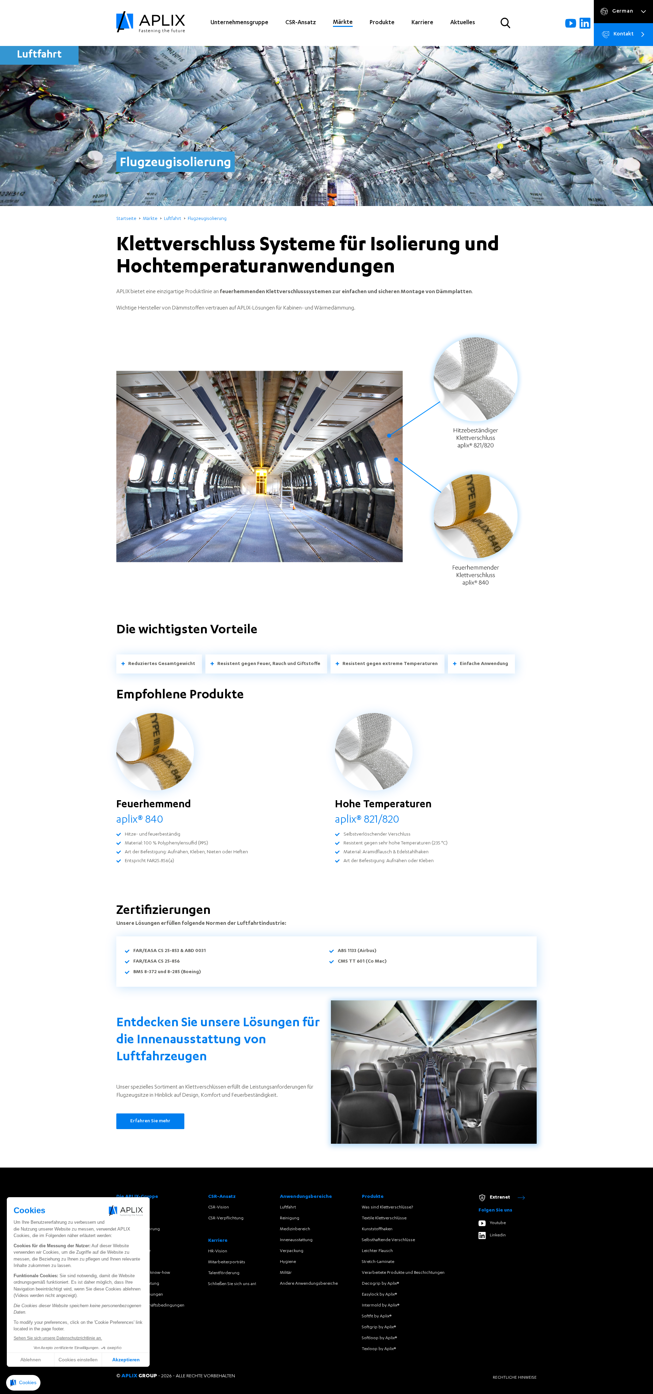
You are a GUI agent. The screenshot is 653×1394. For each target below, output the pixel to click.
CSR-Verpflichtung (226, 1218)
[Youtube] (570, 23)
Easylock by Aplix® (379, 1294)
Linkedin (498, 1235)
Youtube (498, 1223)
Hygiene (288, 1262)
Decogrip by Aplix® (380, 1283)
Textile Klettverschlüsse (384, 1218)
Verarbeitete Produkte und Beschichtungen (403, 1272)
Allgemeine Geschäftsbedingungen (150, 1305)
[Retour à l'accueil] (150, 23)
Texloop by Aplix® (379, 1349)
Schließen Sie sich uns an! (232, 1284)
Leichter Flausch (377, 1251)
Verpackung (291, 1251)
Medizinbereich (295, 1229)
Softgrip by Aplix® (379, 1327)
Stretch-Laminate (378, 1262)
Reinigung (289, 1218)
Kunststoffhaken (377, 1229)
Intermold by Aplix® (380, 1305)
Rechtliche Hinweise (515, 1377)
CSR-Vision (218, 1207)
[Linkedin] (585, 23)
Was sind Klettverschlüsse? (387, 1207)
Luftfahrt (288, 1207)
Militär (286, 1272)
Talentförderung (223, 1273)
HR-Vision (217, 1251)
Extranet (500, 1197)
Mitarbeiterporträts (226, 1262)
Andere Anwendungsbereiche (309, 1283)
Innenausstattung (296, 1240)
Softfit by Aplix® (376, 1316)
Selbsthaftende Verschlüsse (388, 1240)
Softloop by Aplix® (379, 1338)
